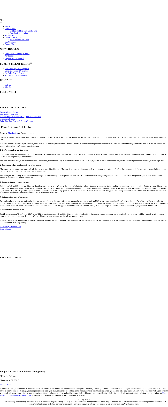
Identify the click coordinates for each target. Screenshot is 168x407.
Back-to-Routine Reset (9, 112)
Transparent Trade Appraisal (16, 75)
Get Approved (10, 29)
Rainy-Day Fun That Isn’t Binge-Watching (16, 121)
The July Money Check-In (10, 114)
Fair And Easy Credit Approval (17, 69)
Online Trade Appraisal (14, 37)
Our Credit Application (19, 33)
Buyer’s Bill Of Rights (14, 59)
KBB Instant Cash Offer (19, 40)
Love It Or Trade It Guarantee (16, 71)
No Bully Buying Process (15, 73)
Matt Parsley (13, 133)
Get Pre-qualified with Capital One (23, 31)
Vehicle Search (10, 35)
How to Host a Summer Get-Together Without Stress (20, 117)
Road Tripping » (6, 229)
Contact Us (9, 44)
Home (7, 26)
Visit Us (8, 87)
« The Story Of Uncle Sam (10, 227)
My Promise (9, 56)
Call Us (8, 85)
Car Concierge (10, 42)
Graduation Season (7, 119)
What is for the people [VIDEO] (17, 54)
